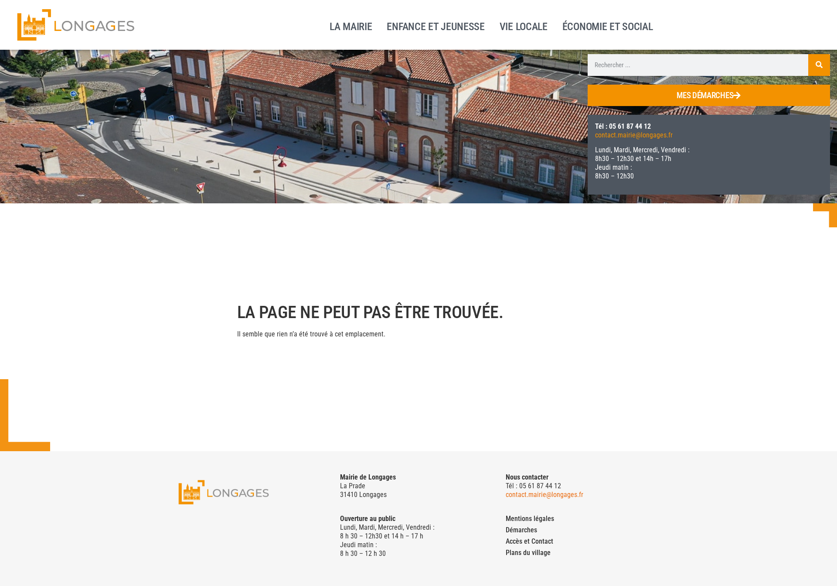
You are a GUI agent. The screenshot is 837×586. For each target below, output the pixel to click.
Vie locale (524, 26)
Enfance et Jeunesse (435, 26)
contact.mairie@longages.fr (634, 135)
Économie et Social (607, 26)
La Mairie (351, 26)
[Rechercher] (819, 65)
